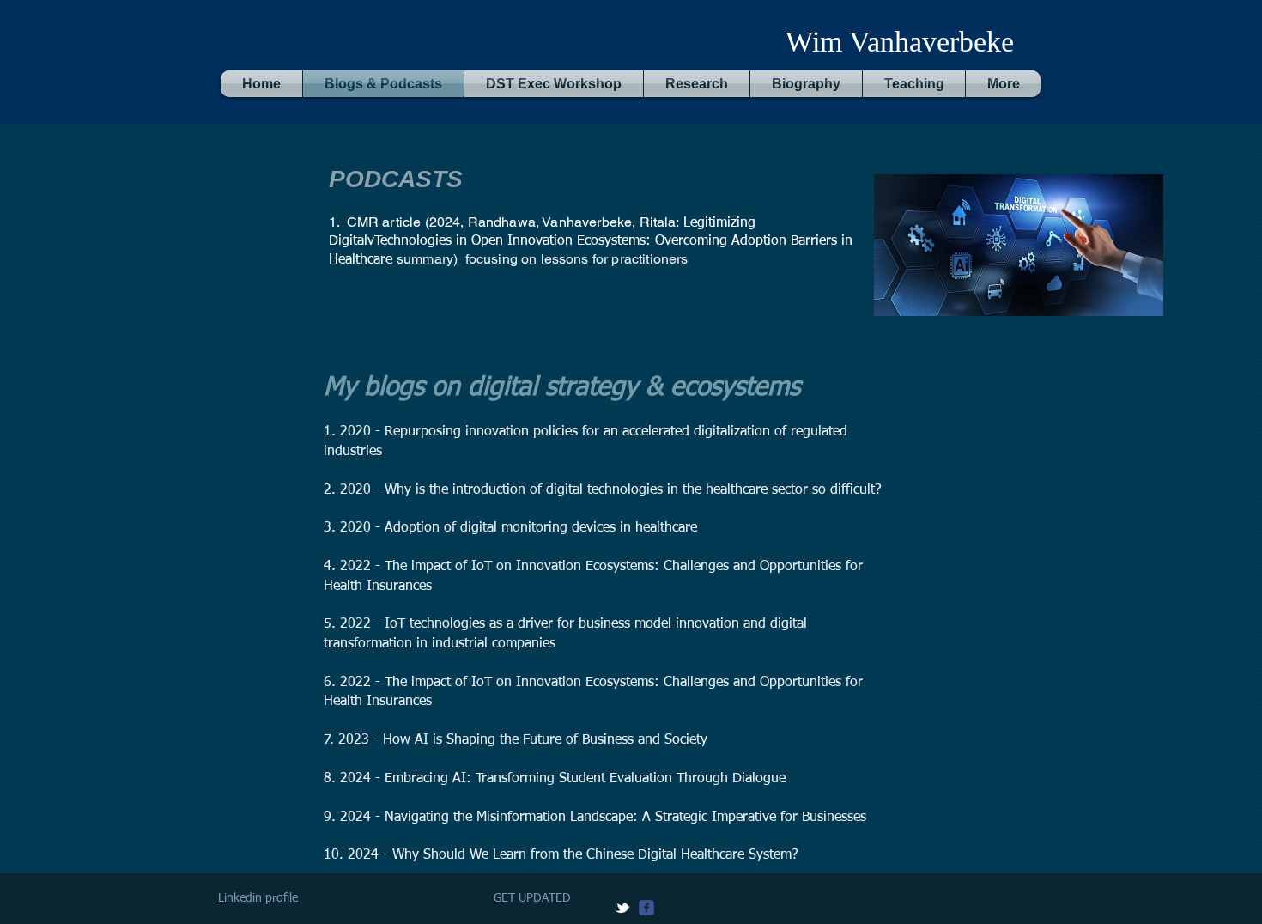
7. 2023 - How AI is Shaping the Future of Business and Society (515, 740)
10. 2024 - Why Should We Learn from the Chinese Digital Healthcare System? (561, 855)
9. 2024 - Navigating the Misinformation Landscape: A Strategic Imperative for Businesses (595, 817)
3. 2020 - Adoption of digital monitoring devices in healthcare (510, 528)
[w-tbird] (622, 907)
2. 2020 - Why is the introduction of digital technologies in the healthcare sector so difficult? (603, 490)
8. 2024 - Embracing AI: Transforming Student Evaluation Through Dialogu (551, 779)
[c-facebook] (646, 907)
